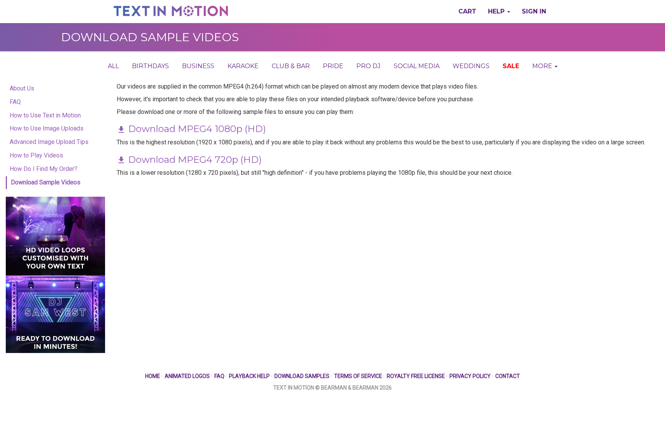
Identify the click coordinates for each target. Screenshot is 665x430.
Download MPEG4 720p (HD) (194, 159)
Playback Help (249, 376)
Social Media (416, 66)
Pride (333, 66)
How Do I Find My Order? (43, 168)
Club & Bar (291, 66)
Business (198, 66)
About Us (22, 88)
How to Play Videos (36, 155)
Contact (507, 376)
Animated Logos (187, 376)
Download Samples (301, 376)
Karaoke (243, 66)
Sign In (534, 11)
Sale (511, 66)
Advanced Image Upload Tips (49, 142)
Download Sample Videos (45, 182)
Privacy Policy (470, 376)
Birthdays (150, 66)
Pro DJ (368, 66)
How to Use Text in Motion (45, 115)
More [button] (543, 66)
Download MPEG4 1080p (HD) (196, 128)
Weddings (471, 66)
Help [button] (497, 11)
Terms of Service (358, 376)
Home (152, 376)
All (113, 66)
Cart (467, 11)
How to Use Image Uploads (47, 128)
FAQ (15, 101)
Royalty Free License (416, 376)
